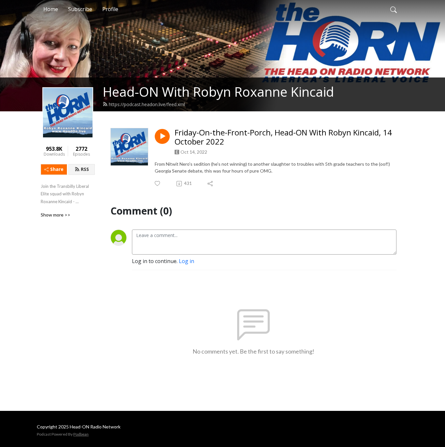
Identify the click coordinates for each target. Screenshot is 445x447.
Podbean (81, 434)
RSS (85, 169)
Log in (186, 261)
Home (50, 9)
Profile (110, 9)
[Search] (393, 9)
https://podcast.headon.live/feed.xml (147, 104)
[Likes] (158, 183)
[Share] (210, 183)
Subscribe (80, 9)
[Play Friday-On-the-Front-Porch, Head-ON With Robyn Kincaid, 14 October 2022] (162, 136)
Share (57, 169)
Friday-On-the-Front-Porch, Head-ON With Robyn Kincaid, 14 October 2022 (283, 137)
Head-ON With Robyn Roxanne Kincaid (218, 92)
